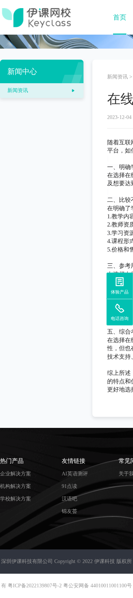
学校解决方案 (15, 499)
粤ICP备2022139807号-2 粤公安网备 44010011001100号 (70, 585)
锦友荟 (69, 511)
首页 (119, 17)
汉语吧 (69, 499)
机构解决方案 (15, 486)
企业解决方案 (15, 473)
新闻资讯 (117, 77)
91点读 (69, 486)
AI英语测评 (75, 473)
